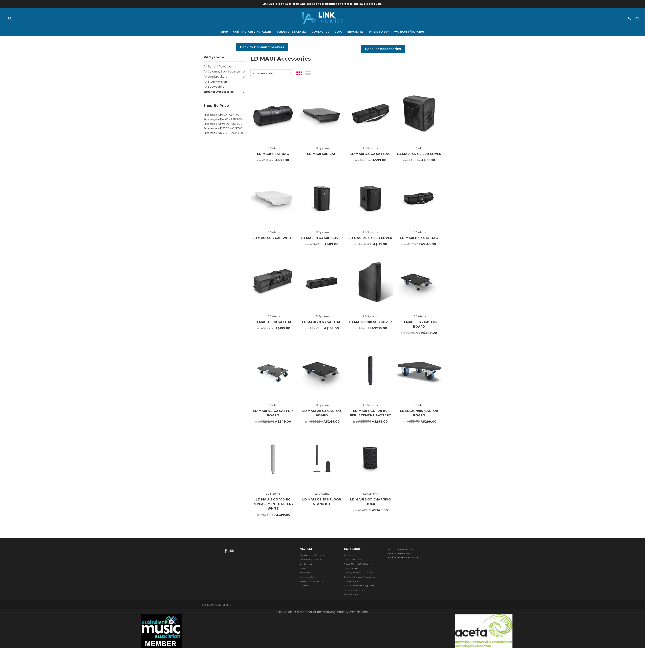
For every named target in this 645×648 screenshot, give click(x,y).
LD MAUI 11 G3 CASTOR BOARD (419, 324)
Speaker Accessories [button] (383, 49)
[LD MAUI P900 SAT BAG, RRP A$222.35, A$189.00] (273, 281)
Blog (338, 32)
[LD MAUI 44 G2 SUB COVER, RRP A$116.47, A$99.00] (419, 113)
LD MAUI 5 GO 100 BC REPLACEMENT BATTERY (370, 413)
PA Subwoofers (213, 86)
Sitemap (304, 585)
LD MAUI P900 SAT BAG (273, 322)
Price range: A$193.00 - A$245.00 (222, 123)
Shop (224, 32)
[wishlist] (289, 90)
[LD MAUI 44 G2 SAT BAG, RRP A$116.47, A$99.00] (370, 113)
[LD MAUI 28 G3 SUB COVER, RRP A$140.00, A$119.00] (370, 197)
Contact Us (320, 32)
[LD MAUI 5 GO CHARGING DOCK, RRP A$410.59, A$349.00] (370, 459)
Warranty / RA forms (409, 32)
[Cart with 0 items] (637, 18)
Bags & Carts (351, 568)
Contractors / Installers (252, 32)
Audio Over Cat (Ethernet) (359, 564)
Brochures (355, 32)
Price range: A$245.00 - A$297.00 (223, 128)
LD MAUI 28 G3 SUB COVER (370, 238)
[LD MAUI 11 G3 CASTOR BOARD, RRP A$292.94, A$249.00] (419, 281)
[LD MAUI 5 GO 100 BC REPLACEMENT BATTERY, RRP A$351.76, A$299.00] (370, 370)
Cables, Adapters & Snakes (358, 572)
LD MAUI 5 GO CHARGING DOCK (370, 502)
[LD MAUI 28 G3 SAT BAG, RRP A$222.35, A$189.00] (321, 281)
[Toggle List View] (308, 73)
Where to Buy (379, 32)
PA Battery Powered (217, 66)
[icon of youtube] (231, 551)
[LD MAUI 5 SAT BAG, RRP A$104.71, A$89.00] (273, 113)
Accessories (350, 555)
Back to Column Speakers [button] (262, 47)
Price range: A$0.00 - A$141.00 (221, 114)
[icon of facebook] (226, 551)
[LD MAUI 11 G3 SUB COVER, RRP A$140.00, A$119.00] (321, 197)
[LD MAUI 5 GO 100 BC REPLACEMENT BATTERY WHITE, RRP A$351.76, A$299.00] (273, 459)
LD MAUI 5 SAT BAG (273, 154)
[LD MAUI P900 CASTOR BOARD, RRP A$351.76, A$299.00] (419, 370)
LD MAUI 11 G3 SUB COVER (322, 238)
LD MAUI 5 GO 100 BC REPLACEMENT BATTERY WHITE (273, 504)
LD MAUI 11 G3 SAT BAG (419, 238)
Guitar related (352, 581)
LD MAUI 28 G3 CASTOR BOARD (321, 413)
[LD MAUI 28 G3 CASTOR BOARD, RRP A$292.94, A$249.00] (321, 370)
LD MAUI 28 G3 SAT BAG (321, 322)
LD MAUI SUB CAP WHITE (273, 238)
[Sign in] (629, 18)
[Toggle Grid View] (299, 73)
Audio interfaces (353, 559)
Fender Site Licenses (291, 32)
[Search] (10, 18)
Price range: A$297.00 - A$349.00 (223, 132)
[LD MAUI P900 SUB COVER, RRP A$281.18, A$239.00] (370, 281)
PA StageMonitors (215, 81)
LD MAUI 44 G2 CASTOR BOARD (273, 413)
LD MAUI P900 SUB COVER (370, 322)
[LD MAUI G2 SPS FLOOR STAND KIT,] (321, 459)
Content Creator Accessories (359, 577)
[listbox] (272, 73)
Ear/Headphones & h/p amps (360, 585)
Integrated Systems (355, 590)
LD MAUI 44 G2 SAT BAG (370, 154)
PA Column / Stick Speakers (222, 71)
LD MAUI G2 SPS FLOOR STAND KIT (321, 502)
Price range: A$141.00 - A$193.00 (222, 119)
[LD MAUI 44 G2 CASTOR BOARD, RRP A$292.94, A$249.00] (273, 370)
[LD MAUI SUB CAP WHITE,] (273, 197)
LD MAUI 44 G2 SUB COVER (419, 154)
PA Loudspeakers (215, 76)
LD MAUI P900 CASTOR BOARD (419, 413)
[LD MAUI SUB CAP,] (321, 113)
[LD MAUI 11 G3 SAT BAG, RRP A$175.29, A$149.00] (419, 197)
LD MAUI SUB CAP (321, 154)
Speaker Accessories (218, 91)
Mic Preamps (351, 594)
